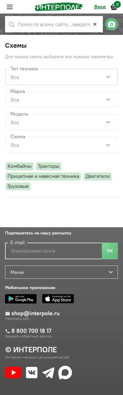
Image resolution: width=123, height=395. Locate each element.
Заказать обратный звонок (28, 336)
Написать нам (17, 318)
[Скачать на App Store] (59, 299)
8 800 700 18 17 (31, 330)
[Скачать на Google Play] (22, 299)
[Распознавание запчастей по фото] (111, 24)
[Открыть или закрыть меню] (10, 7)
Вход (100, 6)
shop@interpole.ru (35, 313)
